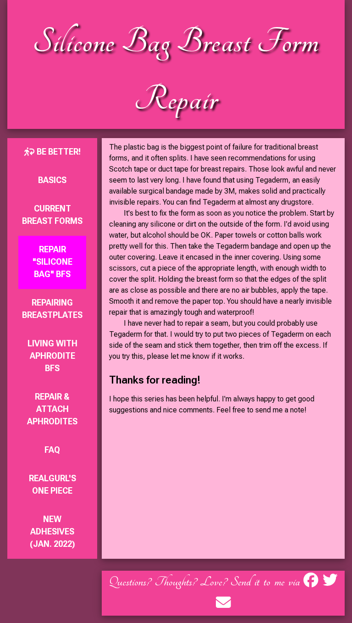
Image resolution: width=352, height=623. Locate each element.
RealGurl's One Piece (52, 484)
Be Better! (58, 151)
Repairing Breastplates (52, 309)
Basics (52, 180)
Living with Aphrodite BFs (52, 356)
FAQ (52, 450)
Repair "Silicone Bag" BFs (52, 262)
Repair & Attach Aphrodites (52, 409)
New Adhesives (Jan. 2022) (52, 531)
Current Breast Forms (52, 215)
